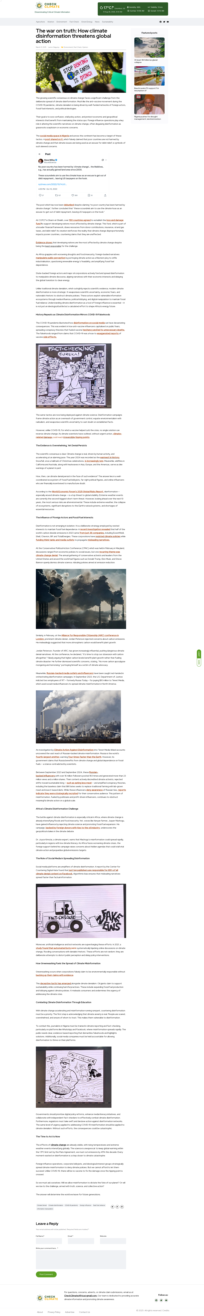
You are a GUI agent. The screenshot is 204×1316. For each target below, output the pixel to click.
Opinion (85, 47)
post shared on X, (54, 139)
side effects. (50, 337)
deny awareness (94, 790)
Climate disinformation (56, 1205)
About (40, 1312)
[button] (112, 1207)
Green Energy (86, 22)
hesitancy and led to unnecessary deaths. (104, 329)
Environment (62, 22)
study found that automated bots (53, 948)
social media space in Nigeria (54, 135)
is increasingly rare (94, 461)
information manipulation (45, 1209)
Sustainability (107, 22)
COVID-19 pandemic (71, 1205)
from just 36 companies (92, 532)
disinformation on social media (89, 322)
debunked (69, 204)
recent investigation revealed (95, 529)
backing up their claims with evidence (54, 975)
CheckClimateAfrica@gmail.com (80, 1295)
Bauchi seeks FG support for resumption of (146, 89)
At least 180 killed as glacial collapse (145, 61)
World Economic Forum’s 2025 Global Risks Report (77, 491)
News (97, 22)
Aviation (50, 22)
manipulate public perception (50, 257)
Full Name (40, 1236)
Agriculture (40, 22)
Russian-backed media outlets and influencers (70, 673)
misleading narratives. (99, 540)
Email (70, 1236)
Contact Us (84, 1312)
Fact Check (74, 22)
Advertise (69, 1312)
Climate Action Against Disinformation (74, 749)
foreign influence (85, 1205)
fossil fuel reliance (99, 1205)
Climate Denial (42, 1205)
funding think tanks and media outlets (55, 540)
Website (103, 1236)
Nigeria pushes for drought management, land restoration (147, 117)
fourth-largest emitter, (48, 757)
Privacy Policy (54, 1312)
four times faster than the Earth (84, 757)
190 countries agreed (80, 220)
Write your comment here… (47, 1248)
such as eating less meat (79, 782)
